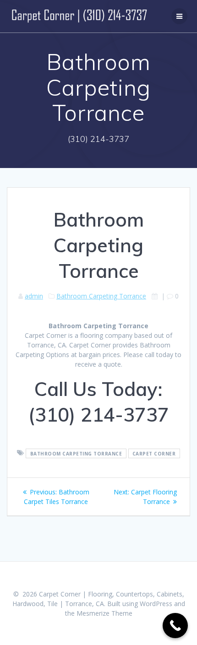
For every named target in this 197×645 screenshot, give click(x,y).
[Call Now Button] (175, 625)
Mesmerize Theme (104, 613)
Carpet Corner (154, 453)
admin (34, 296)
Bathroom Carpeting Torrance (101, 296)
